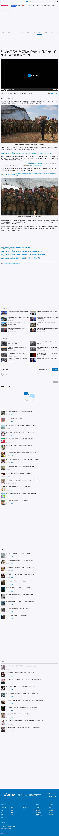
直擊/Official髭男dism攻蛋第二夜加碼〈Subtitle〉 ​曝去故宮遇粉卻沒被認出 (3, 681)
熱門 (23, 5)
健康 (52, 32)
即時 (19, 5)
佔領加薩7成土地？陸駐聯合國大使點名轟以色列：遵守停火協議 (4, 360)
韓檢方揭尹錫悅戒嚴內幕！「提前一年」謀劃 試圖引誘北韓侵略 (33, 313)
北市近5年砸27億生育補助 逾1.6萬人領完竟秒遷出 (3, 475)
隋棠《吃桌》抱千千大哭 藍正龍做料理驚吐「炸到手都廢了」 (3, 688)
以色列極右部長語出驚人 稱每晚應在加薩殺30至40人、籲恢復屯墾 (4, 343)
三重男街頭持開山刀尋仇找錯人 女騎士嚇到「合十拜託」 (3, 562)
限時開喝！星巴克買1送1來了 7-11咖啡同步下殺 (3, 488)
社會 (30, 5)
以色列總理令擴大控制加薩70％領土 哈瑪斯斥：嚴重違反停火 (33, 360)
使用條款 (38, 810)
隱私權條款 (38, 812)
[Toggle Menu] (57, 6)
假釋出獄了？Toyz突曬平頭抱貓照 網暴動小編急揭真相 (3, 576)
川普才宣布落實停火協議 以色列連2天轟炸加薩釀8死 (33, 349)
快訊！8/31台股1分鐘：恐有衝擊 (3, 420)
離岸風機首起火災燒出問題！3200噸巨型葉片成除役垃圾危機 (3, 427)
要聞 (26, 5)
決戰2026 (13, 5)
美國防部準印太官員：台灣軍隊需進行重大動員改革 (33, 324)
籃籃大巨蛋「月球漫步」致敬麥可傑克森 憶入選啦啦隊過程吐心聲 (3, 695)
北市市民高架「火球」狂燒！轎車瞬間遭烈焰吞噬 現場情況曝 (3, 582)
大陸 (49, 5)
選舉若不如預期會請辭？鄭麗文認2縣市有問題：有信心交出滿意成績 (3, 461)
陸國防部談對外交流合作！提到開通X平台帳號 (4, 313)
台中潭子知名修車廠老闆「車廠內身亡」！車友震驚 (3, 555)
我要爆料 (51, 812)
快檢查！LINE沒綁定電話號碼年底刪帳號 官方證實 (3, 447)
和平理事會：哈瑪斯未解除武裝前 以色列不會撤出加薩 (33, 343)
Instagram (51, 796)
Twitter (47, 796)
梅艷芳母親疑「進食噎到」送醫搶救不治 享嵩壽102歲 (3, 715)
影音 (53, 5)
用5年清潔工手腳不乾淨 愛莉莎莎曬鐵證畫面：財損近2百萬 (3, 667)
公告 (50, 807)
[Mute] (7, 90)
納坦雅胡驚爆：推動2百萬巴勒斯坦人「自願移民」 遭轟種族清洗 (33, 355)
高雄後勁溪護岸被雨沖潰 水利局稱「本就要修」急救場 (3, 413)
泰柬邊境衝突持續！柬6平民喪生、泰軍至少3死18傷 (4, 319)
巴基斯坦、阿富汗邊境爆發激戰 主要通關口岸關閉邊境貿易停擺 (4, 324)
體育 (38, 5)
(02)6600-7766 (7, 828)
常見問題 (51, 809)
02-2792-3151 (9, 832)
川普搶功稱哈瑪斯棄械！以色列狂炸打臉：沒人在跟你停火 (4, 349)
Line (53, 796)
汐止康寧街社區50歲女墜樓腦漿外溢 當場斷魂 (3, 610)
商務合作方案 (39, 815)
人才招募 (38, 809)
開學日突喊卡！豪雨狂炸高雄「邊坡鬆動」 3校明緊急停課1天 (3, 495)
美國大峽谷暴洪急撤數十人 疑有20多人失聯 (3, 502)
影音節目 (24, 809)
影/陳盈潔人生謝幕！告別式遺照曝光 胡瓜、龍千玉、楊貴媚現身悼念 (3, 729)
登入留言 (55, 369)
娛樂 (34, 5)
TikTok (55, 796)
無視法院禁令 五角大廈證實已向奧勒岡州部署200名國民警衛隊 (33, 330)
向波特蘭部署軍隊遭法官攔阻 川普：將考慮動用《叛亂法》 (4, 330)
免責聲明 (38, 814)
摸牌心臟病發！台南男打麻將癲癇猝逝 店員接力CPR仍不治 (3, 454)
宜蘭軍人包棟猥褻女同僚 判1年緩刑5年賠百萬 (3, 617)
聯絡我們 (51, 810)
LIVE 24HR (5, 5)
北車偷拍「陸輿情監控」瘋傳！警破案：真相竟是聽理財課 (3, 596)
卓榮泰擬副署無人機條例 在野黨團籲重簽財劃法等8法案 (3, 468)
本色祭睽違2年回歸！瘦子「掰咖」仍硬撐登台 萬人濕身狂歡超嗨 (3, 708)
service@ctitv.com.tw (11, 833)
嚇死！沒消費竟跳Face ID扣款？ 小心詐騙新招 (3, 589)
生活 (42, 5)
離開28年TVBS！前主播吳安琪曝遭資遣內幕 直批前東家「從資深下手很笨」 (3, 722)
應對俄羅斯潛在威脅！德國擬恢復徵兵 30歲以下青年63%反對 (33, 319)
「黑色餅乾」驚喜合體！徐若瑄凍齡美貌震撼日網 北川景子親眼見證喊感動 (3, 702)
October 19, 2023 (37, 165)
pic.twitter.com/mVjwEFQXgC (36, 163)
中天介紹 (38, 807)
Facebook (49, 796)
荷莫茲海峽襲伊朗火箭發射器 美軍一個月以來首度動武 (3, 440)
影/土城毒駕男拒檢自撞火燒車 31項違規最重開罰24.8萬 (3, 603)
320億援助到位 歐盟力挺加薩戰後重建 (4, 355)
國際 (45, 5)
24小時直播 (25, 807)
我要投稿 (51, 814)
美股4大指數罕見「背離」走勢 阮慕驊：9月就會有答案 (3, 433)
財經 (12, 421)
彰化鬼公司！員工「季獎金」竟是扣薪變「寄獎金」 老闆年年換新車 (3, 481)
